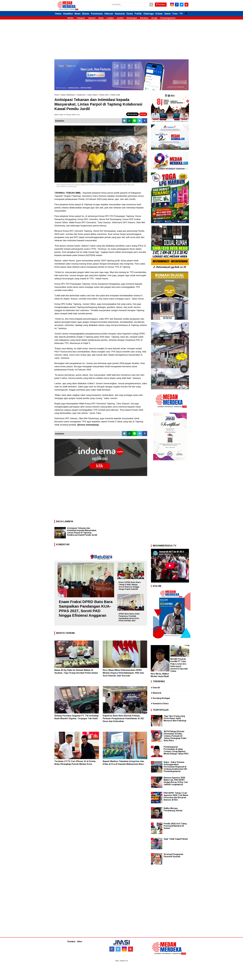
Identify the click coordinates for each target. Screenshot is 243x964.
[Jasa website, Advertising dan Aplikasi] (100, 478)
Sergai (154, 18)
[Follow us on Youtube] (130, 949)
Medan (71, 18)
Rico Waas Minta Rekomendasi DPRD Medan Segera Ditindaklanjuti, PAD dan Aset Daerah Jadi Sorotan (123, 673)
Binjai (101, 18)
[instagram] (172, 4)
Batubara (144, 18)
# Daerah (155, 687)
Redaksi (71, 941)
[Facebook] (144, 120)
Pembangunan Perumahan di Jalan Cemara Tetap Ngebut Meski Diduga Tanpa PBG (176, 750)
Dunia (129, 13)
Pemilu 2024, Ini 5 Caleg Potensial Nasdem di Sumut (175, 826)
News (77, 13)
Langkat (110, 18)
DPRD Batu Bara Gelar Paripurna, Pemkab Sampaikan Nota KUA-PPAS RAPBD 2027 (129, 617)
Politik (138, 13)
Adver (167, 13)
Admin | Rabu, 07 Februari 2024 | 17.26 (66, 114)
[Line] (134, 120)
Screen (161, 4)
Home (58, 13)
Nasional (120, 13)
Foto (175, 13)
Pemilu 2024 (103, 95)
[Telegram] (124, 120)
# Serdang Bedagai (160, 698)
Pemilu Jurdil (115, 95)
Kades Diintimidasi (68, 95)
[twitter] (182, 4)
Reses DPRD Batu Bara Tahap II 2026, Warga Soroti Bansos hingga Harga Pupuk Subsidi (129, 585)
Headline (68, 13)
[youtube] (186, 4)
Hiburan (108, 13)
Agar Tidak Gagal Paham (176, 839)
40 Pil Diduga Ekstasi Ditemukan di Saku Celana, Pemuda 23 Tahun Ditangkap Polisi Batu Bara (175, 736)
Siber (79, 941)
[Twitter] (139, 120)
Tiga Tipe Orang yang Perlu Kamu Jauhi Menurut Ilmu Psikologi (175, 718)
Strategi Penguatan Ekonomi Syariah (173, 855)
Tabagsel (81, 18)
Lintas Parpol (92, 95)
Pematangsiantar (168, 18)
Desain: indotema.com (121, 960)
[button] (186, 12)
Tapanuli (91, 18)
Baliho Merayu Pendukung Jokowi (173, 809)
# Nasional (156, 693)
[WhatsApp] (129, 120)
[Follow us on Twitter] (118, 949)
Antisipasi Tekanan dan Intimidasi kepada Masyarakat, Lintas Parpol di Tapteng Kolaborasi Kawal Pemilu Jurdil (82, 531)
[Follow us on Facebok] (111, 949)
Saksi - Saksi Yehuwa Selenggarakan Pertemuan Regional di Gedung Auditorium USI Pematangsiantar (175, 766)
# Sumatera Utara (159, 703)
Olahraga (148, 13)
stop (143, 114)
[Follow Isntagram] (124, 949)
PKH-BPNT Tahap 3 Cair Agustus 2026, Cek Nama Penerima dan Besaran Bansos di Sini (176, 796)
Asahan (120, 18)
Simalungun (132, 18)
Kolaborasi (81, 95)
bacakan (133, 114)
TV (181, 13)
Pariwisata (97, 13)
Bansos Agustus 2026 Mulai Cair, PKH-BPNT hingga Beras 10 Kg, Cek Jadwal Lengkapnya (176, 781)
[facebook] (177, 4)
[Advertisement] (121, 41)
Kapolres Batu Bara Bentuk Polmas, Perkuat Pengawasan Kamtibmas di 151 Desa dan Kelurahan (123, 718)
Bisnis (85, 13)
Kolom (159, 13)
